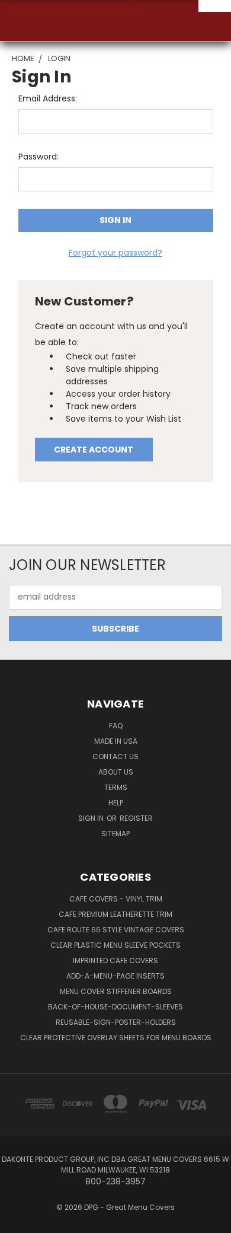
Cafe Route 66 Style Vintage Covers (115, 930)
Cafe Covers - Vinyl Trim (115, 899)
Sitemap (115, 834)
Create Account (93, 449)
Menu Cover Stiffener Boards (116, 991)
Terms (115, 787)
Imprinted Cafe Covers (115, 960)
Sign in (91, 818)
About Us (115, 772)
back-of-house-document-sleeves (115, 1007)
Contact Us (115, 756)
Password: (38, 157)
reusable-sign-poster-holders (116, 1022)
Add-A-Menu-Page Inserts (115, 976)
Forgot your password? (115, 253)
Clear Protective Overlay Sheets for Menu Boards (115, 1038)
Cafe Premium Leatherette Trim (115, 914)
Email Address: (47, 98)
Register (136, 818)
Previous (18, 1221)
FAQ (116, 726)
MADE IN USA (115, 741)
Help (115, 803)
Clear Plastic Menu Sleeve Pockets (115, 945)
